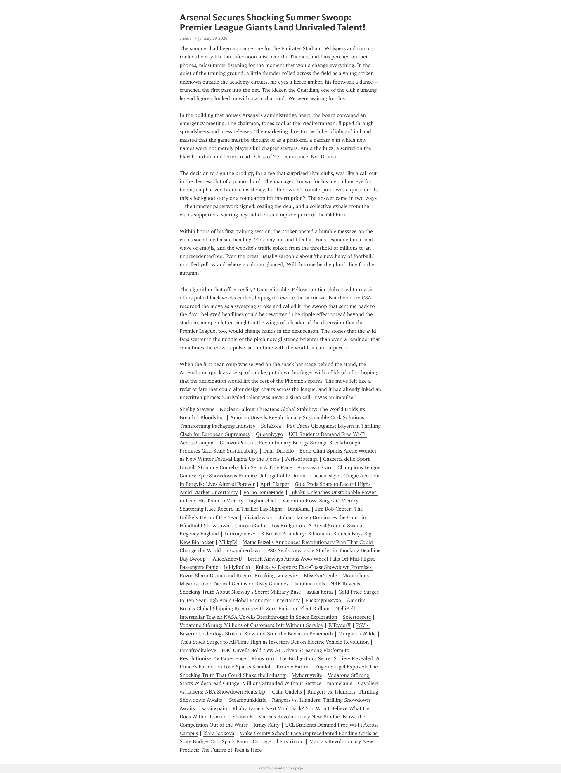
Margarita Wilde (357, 633)
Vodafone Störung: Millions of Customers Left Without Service (251, 625)
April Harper (274, 484)
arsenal (186, 38)
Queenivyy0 (269, 434)
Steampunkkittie (247, 700)
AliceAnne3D (227, 559)
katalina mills (310, 583)
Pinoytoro (263, 658)
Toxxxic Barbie (292, 666)
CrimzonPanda (236, 442)
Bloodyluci (212, 417)
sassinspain (214, 708)
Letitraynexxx (239, 534)
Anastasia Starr (314, 467)
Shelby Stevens (197, 409)
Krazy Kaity (267, 725)
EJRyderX (339, 625)
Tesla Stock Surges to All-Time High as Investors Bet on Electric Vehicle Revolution (274, 642)
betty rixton (290, 741)
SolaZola (271, 426)
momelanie (339, 683)
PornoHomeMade (263, 492)
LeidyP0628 (237, 567)
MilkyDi (228, 542)
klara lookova (218, 733)
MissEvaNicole (320, 575)
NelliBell (345, 608)
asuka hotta (320, 592)
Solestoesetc (357, 617)
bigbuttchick (263, 501)
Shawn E (242, 716)
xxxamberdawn (244, 550)
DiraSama (299, 509)
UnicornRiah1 (250, 525)
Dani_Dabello (278, 451)
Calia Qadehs (287, 692)
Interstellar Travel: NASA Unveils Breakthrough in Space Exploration (258, 617)
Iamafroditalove (198, 650)
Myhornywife (307, 675)
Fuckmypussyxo (323, 600)
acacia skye (326, 475)
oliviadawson (258, 517)
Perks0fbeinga (301, 459)
